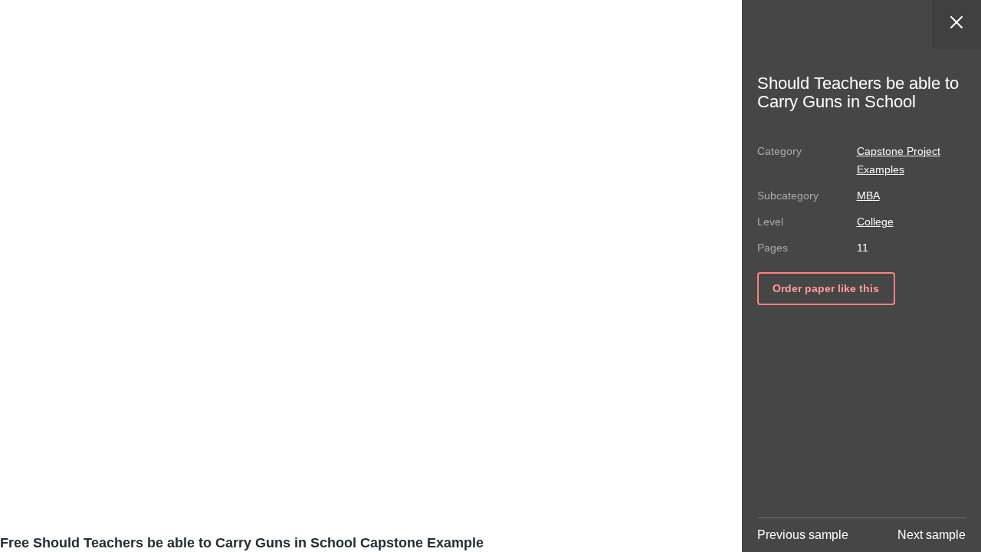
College (875, 221)
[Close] (956, 24)
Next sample (931, 534)
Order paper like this (826, 288)
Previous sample (802, 534)
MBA (868, 195)
